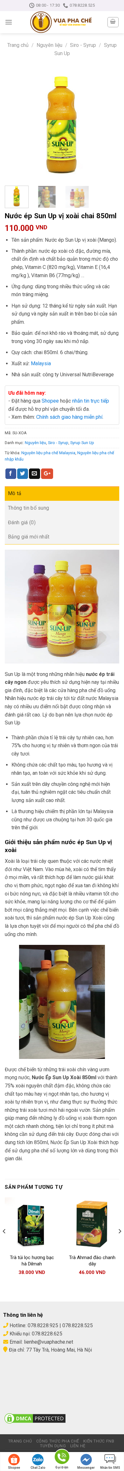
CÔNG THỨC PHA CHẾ (57, 1441)
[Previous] (15, 123)
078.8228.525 (77, 1325)
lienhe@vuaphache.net (48, 1342)
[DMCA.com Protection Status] (35, 1418)
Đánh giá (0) (22, 522)
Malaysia (41, 363)
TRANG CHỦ (20, 1441)
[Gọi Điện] (62, 1458)
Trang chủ (18, 45)
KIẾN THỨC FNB (98, 1441)
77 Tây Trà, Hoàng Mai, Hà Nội (58, 1350)
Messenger (86, 1467)
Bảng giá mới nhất (28, 537)
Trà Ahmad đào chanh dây (92, 1261)
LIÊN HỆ (78, 1446)
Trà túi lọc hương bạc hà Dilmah (32, 1261)
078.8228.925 (43, 1325)
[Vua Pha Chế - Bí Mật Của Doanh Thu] (61, 22)
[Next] (109, 123)
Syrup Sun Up (82, 442)
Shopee (50, 401)
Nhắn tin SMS (110, 1467)
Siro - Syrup (83, 45)
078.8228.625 (47, 1334)
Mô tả (15, 493)
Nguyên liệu (49, 45)
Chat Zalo (38, 1467)
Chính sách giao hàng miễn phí (69, 417)
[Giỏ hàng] (113, 22)
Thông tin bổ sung (28, 508)
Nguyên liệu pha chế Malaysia (48, 452)
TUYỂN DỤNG (53, 1446)
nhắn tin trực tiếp (90, 401)
